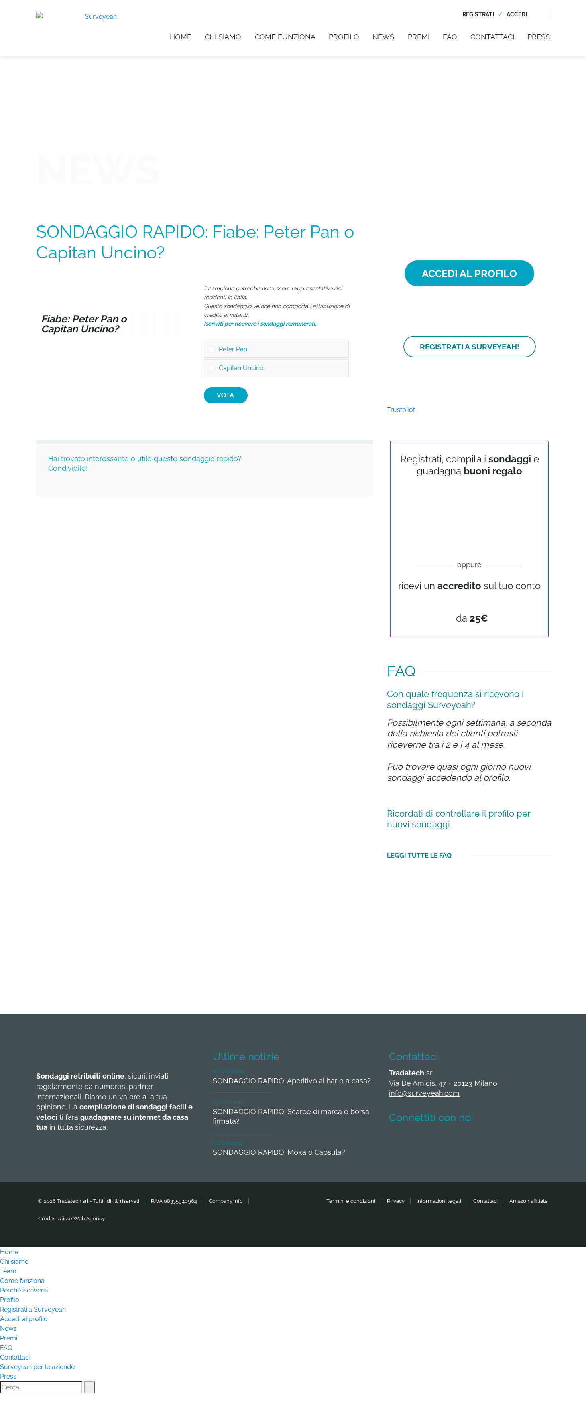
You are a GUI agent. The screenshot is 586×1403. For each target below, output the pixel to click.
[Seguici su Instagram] (488, 1141)
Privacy (396, 1201)
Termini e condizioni (350, 1201)
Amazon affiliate (528, 1201)
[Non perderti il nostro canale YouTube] (518, 1141)
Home (180, 37)
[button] (281, 349)
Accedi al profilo (24, 1319)
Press (538, 37)
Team (8, 1271)
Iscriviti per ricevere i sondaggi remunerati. (260, 323)
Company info (226, 1201)
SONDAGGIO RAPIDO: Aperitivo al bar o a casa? (292, 1081)
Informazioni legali (439, 1201)
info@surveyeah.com (424, 1093)
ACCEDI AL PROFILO (469, 274)
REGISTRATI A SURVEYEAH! (469, 346)
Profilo (344, 37)
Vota (225, 395)
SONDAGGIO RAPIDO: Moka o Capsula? (279, 1152)
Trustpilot (401, 410)
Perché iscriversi (24, 1290)
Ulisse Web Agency (81, 1218)
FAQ (450, 37)
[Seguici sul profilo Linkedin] (459, 1141)
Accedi (517, 14)
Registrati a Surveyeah (33, 1309)
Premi (418, 37)
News (383, 37)
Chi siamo (223, 37)
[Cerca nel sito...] (545, 15)
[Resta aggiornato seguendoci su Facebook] (400, 1141)
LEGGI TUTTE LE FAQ (419, 855)
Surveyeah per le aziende (37, 1367)
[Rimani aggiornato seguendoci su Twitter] (429, 1141)
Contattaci (492, 37)
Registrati (478, 14)
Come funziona (285, 37)
